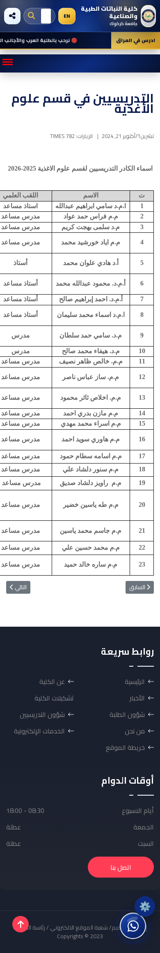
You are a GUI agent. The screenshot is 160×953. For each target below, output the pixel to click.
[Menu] (7, 62)
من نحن (135, 731)
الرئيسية (135, 681)
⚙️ (145, 906)
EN (67, 16)
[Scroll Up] (20, 924)
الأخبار (137, 698)
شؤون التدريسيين (42, 714)
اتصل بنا (120, 867)
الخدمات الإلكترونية (39, 731)
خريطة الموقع (125, 747)
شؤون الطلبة (127, 714)
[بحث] (31, 16)
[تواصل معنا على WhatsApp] (133, 926)
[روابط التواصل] (12, 16)
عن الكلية (52, 681)
